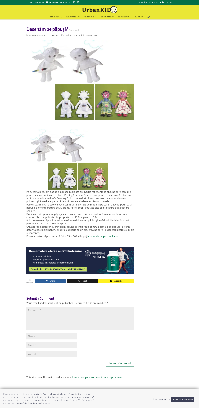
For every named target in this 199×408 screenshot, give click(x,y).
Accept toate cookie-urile (183, 399)
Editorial (71, 17)
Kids (138, 17)
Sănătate (123, 17)
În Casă (66, 35)
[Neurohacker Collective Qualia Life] (80, 272)
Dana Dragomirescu (38, 35)
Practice (89, 17)
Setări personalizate (161, 399)
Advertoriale (166, 2)
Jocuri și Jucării (77, 35)
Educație (105, 17)
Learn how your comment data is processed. (98, 377)
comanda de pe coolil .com (103, 236)
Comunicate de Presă (148, 2)
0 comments (91, 35)
